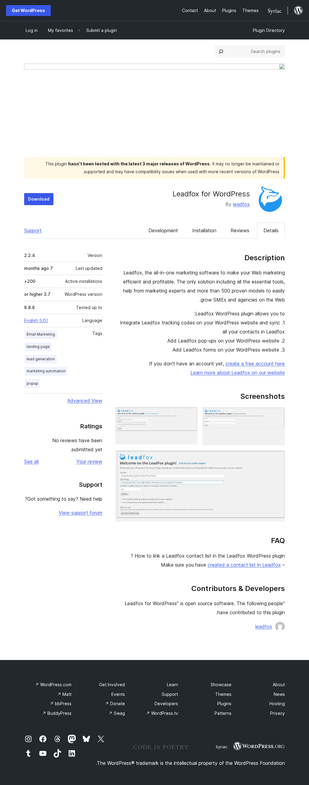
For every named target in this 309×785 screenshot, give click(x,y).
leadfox (241, 204)
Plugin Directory (269, 30)
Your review (89, 461)
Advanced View (84, 401)
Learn (172, 684)
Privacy (277, 713)
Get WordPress (28, 10)
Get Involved (112, 684)
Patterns (223, 713)
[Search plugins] (221, 51)
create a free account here (255, 364)
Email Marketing (41, 334)
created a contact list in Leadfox (244, 565)
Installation (204, 230)
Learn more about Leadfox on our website (237, 373)
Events (118, 694)
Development (163, 230)
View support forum (80, 513)
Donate (115, 703)
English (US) (36, 320)
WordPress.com (53, 684)
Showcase (221, 684)
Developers (166, 703)
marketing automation (46, 371)
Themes (223, 694)
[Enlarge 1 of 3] (277, 415)
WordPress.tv (162, 713)
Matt (64, 694)
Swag (117, 713)
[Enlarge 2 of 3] (189, 415)
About (279, 684)
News (279, 694)
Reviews (240, 230)
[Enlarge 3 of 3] (277, 458)
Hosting (277, 703)
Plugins (224, 703)
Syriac (221, 746)
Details (271, 230)
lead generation (41, 359)
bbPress (61, 703)
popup (32, 383)
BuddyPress (57, 713)
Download (38, 199)
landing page (38, 346)
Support (33, 230)
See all (31, 461)
